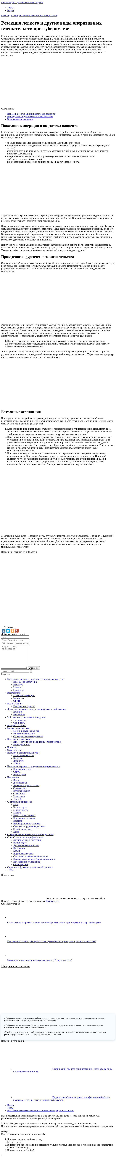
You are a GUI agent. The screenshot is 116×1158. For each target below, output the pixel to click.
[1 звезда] (24, 567)
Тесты (10, 7)
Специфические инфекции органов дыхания (34, 15)
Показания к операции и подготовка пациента (31, 114)
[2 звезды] (69, 567)
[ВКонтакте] (3, 631)
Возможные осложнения (20, 119)
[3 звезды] (24, 590)
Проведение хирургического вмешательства (30, 116)
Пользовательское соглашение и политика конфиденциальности (40, 1110)
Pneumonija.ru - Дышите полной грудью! (22, 2)
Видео (10, 10)
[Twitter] (8, 631)
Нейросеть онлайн (15, 966)
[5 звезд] (24, 613)
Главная (5, 15)
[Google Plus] (17, 631)
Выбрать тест (53, 901)
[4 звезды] (69, 590)
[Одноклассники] (12, 631)
